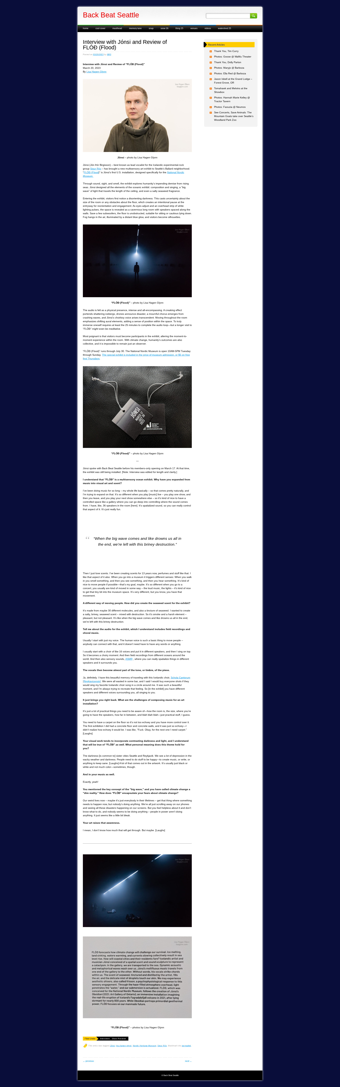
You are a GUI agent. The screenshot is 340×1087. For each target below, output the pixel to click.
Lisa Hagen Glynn (96, 71)
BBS (109, 54)
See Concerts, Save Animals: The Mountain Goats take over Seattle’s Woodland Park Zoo (233, 116)
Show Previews (119, 1039)
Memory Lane (135, 28)
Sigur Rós (95, 168)
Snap (151, 28)
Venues (193, 28)
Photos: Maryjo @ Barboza (229, 67)
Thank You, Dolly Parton (227, 62)
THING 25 (179, 28)
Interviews (105, 1039)
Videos (208, 28)
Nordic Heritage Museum (144, 1046)
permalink (186, 1046)
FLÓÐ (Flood (91, 172)
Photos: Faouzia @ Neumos (230, 107)
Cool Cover (100, 28)
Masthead (117, 28)
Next (188, 1061)
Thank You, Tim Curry (226, 51)
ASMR (128, 659)
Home (85, 28)
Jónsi (112, 1046)
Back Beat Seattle (111, 15)
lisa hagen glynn (123, 1046)
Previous (88, 1061)
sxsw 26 (164, 28)
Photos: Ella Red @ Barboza (230, 73)
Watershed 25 (224, 28)
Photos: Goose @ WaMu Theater (232, 56)
